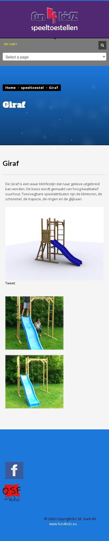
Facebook (14, 470)
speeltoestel (32, 87)
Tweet (10, 283)
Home (10, 87)
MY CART (10, 44)
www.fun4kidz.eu (63, 523)
